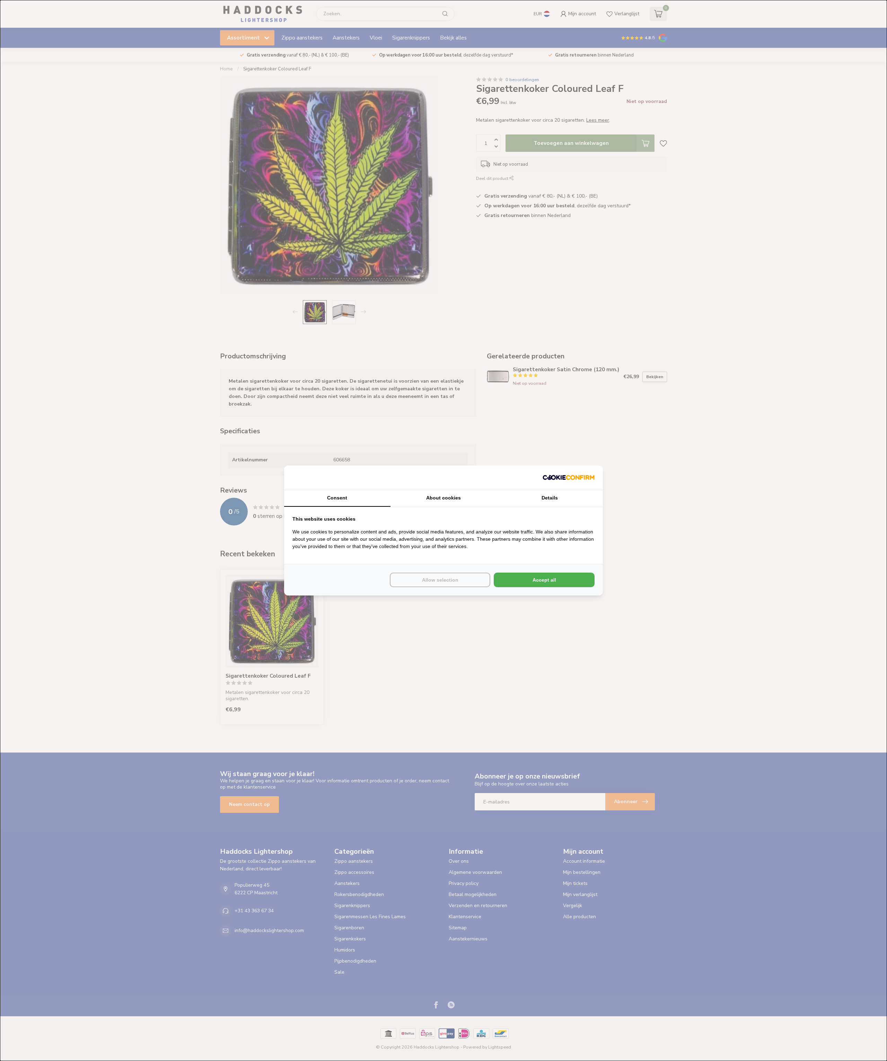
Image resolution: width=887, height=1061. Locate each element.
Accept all (544, 580)
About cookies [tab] (443, 498)
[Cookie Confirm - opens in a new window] (569, 477)
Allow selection (440, 580)
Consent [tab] (337, 498)
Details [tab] (550, 498)
